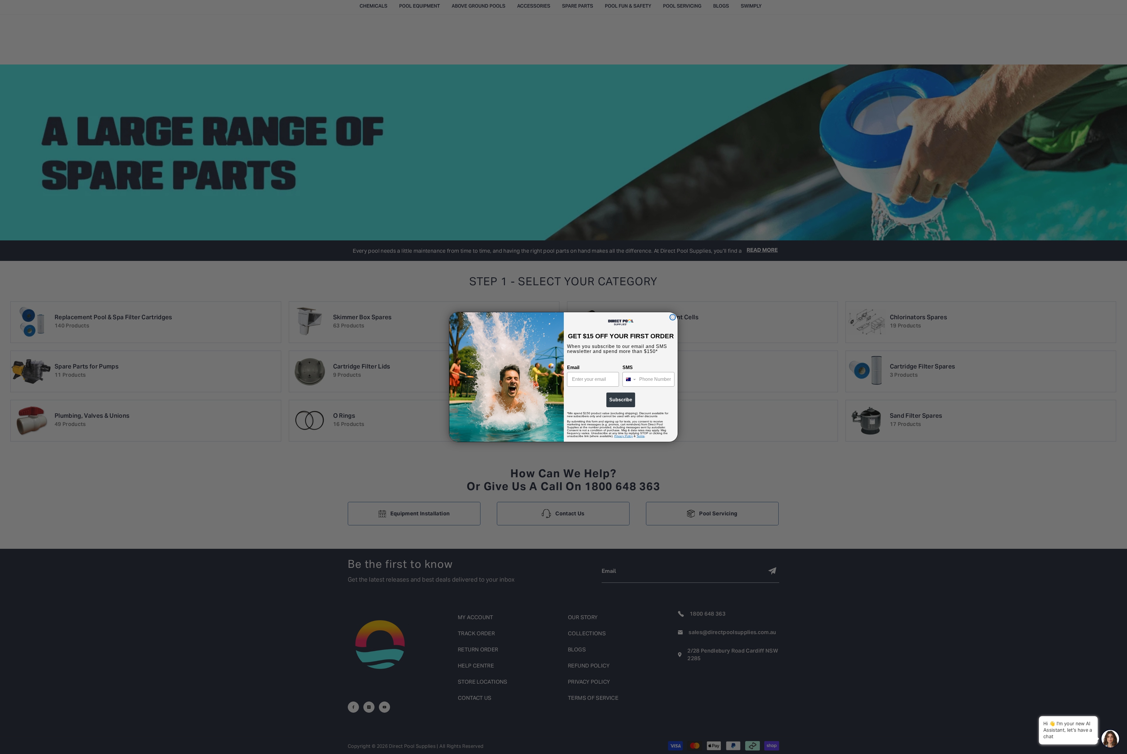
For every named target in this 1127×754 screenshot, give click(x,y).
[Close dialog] (673, 317)
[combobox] (629, 379)
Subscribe (620, 399)
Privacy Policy (623, 436)
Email (573, 367)
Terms (641, 436)
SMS (627, 367)
